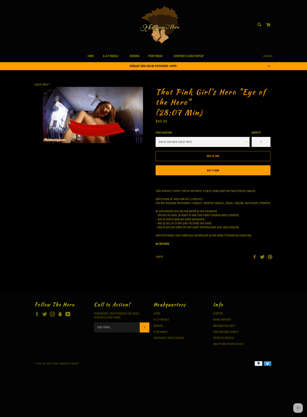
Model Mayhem (222, 319)
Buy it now (213, 170)
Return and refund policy (228, 344)
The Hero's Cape (50, 363)
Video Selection (164, 132)
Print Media (155, 56)
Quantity (256, 132)
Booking (134, 56)
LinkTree (218, 313)
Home (91, 56)
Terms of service (223, 338)
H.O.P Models (111, 56)
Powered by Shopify (69, 363)
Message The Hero (224, 326)
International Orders (225, 332)
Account (268, 56)
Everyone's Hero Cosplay (189, 56)
